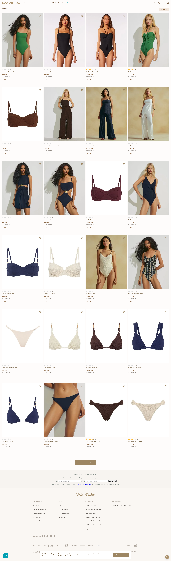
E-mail (83, 481)
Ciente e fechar (121, 555)
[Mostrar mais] (85, 462)
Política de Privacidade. (66, 556)
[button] (14, 60)
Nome (56, 481)
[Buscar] (155, 3)
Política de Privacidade (85, 484)
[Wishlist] (159, 3)
